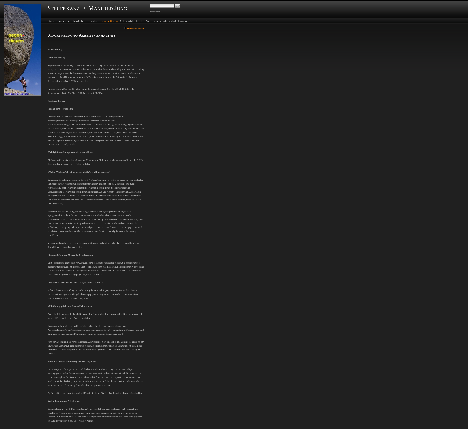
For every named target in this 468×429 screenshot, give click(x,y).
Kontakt (139, 20)
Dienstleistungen (80, 20)
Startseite (52, 20)
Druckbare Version (135, 28)
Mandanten (94, 20)
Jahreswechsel (169, 20)
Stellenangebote (127, 20)
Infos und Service (109, 20)
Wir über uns (64, 20)
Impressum (183, 20)
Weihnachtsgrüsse (153, 20)
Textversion (155, 11)
